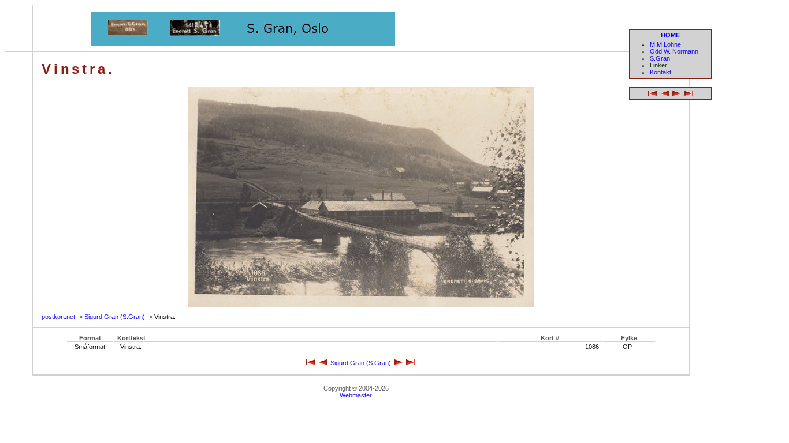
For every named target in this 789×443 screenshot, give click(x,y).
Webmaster (356, 395)
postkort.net (58, 316)
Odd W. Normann (674, 51)
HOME (670, 35)
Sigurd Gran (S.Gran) (114, 316)
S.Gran (660, 58)
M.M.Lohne (665, 44)
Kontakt (660, 72)
